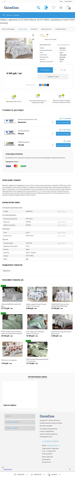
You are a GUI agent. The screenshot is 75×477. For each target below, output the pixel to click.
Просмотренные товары (37, 377)
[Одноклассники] (43, 85)
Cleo (27, 259)
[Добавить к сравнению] (33, 39)
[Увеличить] (18, 48)
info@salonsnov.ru (53, 445)
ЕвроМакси (63, 48)
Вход (61, 1)
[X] (48, 85)
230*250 (62, 59)
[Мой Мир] (45, 85)
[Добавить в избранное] (33, 35)
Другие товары (62, 211)
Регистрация (68, 1)
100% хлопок (63, 54)
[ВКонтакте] (40, 85)
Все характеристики (63, 44)
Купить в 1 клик (53, 77)
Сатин (61, 52)
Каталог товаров (12, 15)
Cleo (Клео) (62, 57)
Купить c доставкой (63, 122)
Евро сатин (6, 270)
